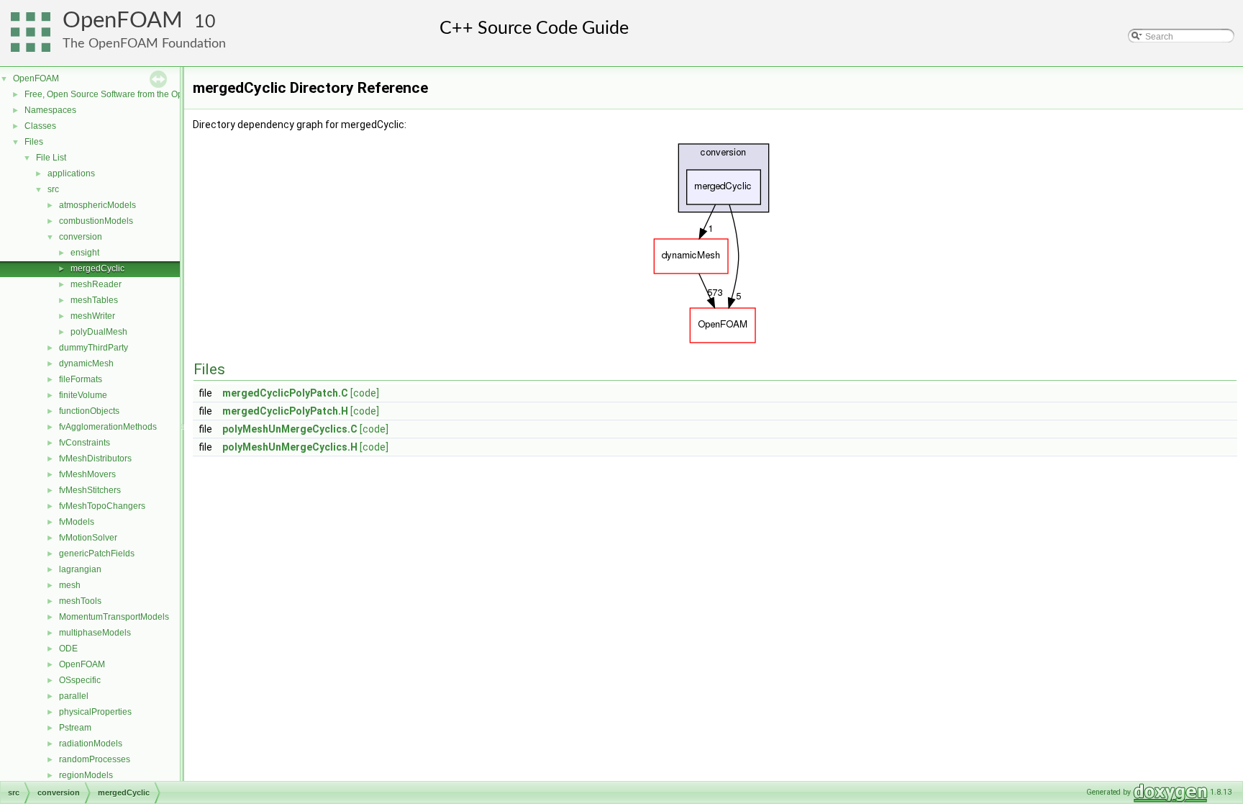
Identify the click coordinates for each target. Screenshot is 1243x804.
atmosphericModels (97, 205)
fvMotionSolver (88, 538)
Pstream (75, 728)
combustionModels (96, 221)
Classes (40, 126)
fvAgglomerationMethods (108, 427)
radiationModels (90, 743)
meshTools (80, 601)
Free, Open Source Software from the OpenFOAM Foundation (144, 94)
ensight (84, 253)
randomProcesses (94, 759)
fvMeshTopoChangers (102, 506)
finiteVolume (83, 395)
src (53, 189)
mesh (70, 585)
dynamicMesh (86, 363)
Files (33, 142)
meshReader (96, 284)
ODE (68, 648)
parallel (73, 696)
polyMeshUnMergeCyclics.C (290, 429)
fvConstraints (84, 443)
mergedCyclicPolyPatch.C (285, 393)
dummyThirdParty (93, 348)
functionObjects (89, 411)
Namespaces (50, 110)
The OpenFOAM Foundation (144, 43)
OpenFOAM (123, 20)
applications (71, 173)
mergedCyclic (97, 268)
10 (205, 22)
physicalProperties (95, 712)
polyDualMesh (98, 332)
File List (51, 158)
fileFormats (80, 379)
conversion (80, 237)
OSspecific (80, 680)
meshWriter (92, 316)
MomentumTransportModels (114, 617)
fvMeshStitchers (90, 490)
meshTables (94, 300)
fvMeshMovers (87, 474)
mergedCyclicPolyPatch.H (285, 411)
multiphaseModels (95, 633)
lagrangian (80, 569)
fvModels (76, 522)
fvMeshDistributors (95, 458)
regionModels (86, 775)
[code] (364, 393)
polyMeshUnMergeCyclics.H (290, 447)
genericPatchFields (97, 553)
